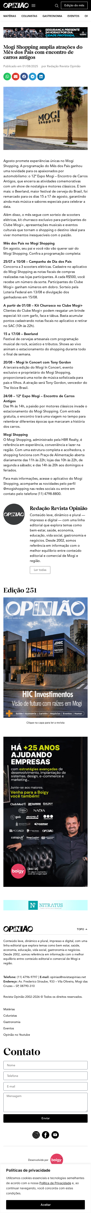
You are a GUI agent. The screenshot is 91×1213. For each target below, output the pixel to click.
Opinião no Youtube (16, 1035)
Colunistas (29, 16)
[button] (7, 76)
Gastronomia (52, 16)
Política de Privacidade (55, 1183)
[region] (45, 1188)
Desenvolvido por (38, 1159)
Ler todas (40, 570)
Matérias (9, 16)
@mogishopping (16, 489)
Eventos (73, 16)
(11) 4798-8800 (49, 494)
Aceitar (46, 1204)
